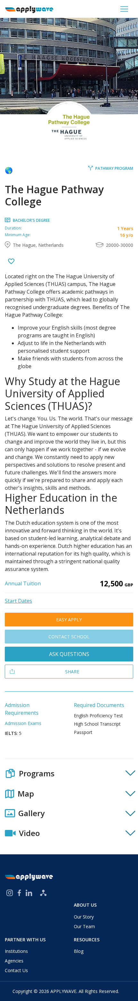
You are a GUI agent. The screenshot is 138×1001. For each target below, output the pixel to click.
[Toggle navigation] (124, 9)
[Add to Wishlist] (11, 262)
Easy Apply (69, 620)
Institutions (16, 951)
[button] (69, 773)
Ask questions (69, 654)
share (72, 672)
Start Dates (18, 600)
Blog (78, 951)
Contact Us (16, 970)
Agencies (14, 961)
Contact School (69, 637)
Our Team (84, 926)
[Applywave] (29, 9)
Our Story (84, 917)
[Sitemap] (43, 893)
